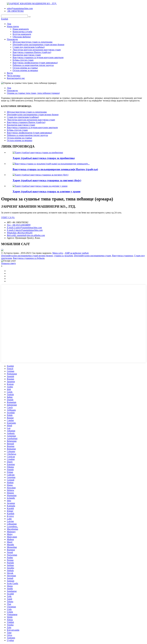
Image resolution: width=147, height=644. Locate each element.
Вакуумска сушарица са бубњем (28, 258)
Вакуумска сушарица (122, 255)
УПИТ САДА (8, 217)
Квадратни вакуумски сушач (27, 55)
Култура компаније (22, 34)
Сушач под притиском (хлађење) (29, 47)
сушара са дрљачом (63, 255)
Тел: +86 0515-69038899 (18, 225)
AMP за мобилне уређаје (77, 253)
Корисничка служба (22, 31)
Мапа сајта (57, 253)
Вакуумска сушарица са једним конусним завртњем (38, 57)
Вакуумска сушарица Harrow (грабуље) (32, 52)
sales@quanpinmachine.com (20, 8)
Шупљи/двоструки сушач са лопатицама (32, 42)
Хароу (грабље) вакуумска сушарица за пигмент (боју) (47, 180)
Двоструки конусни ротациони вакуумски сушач (37, 49)
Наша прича (13, 26)
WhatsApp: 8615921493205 (19, 232)
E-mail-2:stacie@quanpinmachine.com (25, 230)
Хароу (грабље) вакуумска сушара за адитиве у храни (46, 191)
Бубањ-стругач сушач (23, 60)
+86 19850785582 (15, 11)
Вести (10, 73)
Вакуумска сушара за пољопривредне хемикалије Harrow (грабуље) (55, 169)
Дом (9, 24)
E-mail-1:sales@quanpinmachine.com (24, 227)
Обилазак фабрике (22, 37)
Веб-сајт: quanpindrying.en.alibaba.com (26, 235)
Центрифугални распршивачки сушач (92, 255)
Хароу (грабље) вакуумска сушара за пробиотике (44, 158)
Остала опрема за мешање (25, 70)
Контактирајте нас (16, 78)
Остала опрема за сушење (25, 68)
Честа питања (13, 75)
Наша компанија (21, 29)
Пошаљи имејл (8, 263)
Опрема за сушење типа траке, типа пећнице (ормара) (33, 93)
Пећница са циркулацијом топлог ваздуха (33, 65)
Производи (12, 39)
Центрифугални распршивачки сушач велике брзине (38, 44)
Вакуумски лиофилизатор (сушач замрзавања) (35, 62)
